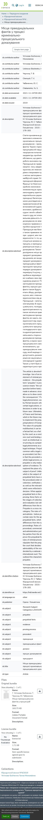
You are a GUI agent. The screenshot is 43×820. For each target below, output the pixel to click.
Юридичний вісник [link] (13, 16)
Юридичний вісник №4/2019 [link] (16, 19)
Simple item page (21, 49)
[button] (5, 5)
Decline (15, 816)
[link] (39, 691)
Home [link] (4, 13)
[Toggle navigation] (29, 5)
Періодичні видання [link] (18, 13)
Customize (25, 816)
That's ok (6, 816)
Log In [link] (21, 5)
